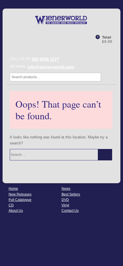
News (65, 189)
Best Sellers (70, 194)
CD (11, 205)
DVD (65, 200)
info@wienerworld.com (50, 67)
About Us (16, 211)
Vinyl (65, 205)
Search (106, 77)
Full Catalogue (20, 200)
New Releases (20, 194)
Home (13, 189)
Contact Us (70, 211)
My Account (83, 39)
